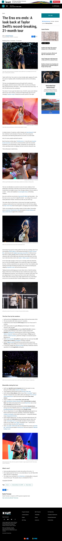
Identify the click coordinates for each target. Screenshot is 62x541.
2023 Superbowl (20, 424)
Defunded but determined (50, 86)
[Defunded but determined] (50, 77)
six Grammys (21, 476)
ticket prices (20, 427)
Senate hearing (29, 210)
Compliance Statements (52, 514)
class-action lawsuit (7, 211)
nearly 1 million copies (24, 258)
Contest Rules (50, 520)
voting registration (26, 407)
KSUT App (24, 520)
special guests (30, 132)
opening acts (11, 332)
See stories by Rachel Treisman (10, 498)
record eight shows (23, 191)
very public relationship (11, 425)
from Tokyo (16, 422)
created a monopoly (8, 414)
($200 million (12, 251)
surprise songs (11, 94)
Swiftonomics (20, 141)
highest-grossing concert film (21, 253)
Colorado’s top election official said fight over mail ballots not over (49, 53)
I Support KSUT (50, 94)
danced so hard (19, 345)
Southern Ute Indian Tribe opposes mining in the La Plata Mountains (49, 48)
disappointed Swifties (12, 416)
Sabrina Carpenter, (8, 334)
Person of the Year (26, 391)
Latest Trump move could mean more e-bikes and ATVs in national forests (49, 59)
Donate (57, 1)
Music (3, 13)
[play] (3, 6)
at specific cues (10, 267)
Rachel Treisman (9, 35)
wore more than (10, 339)
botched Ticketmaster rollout (13, 210)
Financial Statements (52, 517)
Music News (28, 484)
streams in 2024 (19, 389)
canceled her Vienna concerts (13, 401)
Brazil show (28, 403)
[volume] (7, 6)
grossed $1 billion (23, 196)
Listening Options (25, 514)
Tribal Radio (37, 514)
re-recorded (29, 393)
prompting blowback (8, 409)
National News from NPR (17, 484)
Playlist (23, 517)
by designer (18, 340)
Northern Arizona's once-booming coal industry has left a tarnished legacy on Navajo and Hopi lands (49, 65)
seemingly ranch (11, 420)
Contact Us (37, 520)
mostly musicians (11, 335)
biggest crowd (10, 342)
